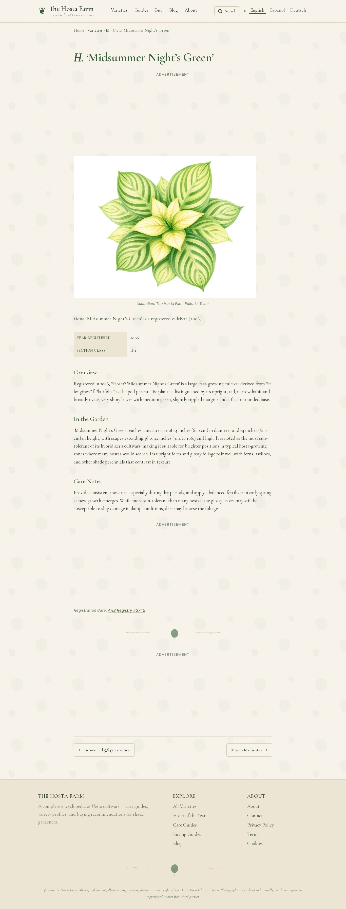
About (191, 10)
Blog (173, 10)
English (257, 10)
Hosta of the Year (189, 815)
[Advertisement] (173, 113)
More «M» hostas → (249, 750)
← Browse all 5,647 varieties (104, 750)
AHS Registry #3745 (126, 610)
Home (79, 30)
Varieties (119, 10)
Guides (141, 10)
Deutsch (298, 10)
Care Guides (185, 825)
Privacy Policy (260, 825)
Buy (158, 10)
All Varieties (185, 806)
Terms (253, 834)
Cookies (255, 843)
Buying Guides (187, 834)
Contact (255, 815)
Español (277, 10)
